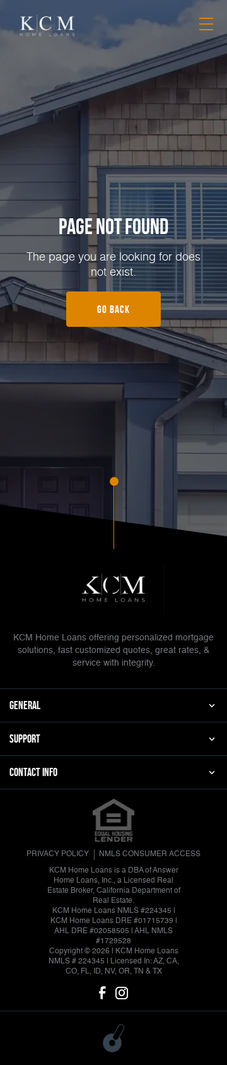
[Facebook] (102, 993)
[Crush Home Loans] (47, 26)
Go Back (113, 309)
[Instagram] (121, 993)
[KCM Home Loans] (113, 590)
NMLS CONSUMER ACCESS (150, 854)
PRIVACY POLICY (57, 854)
